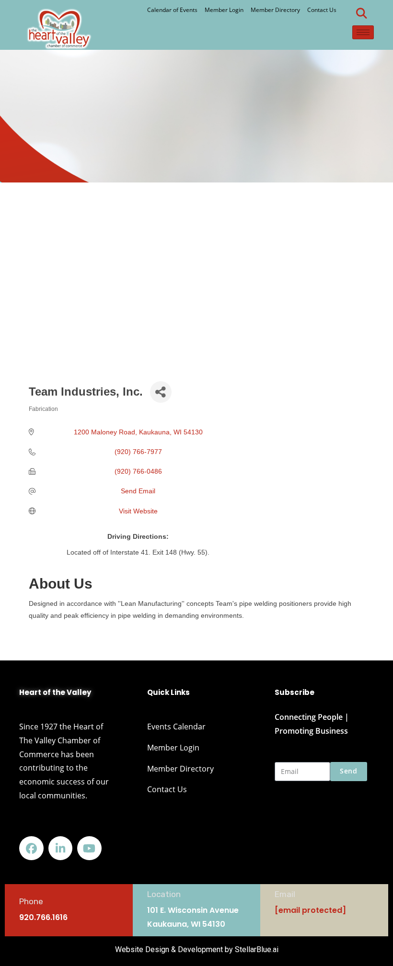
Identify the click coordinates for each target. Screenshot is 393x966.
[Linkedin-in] (60, 848)
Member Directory (275, 10)
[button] (362, 13)
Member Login (224, 10)
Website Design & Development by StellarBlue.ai (196, 949)
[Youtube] (89, 848)
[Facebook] (31, 848)
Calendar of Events (172, 10)
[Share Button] (161, 392)
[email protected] (310, 910)
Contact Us (321, 10)
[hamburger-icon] (363, 32)
